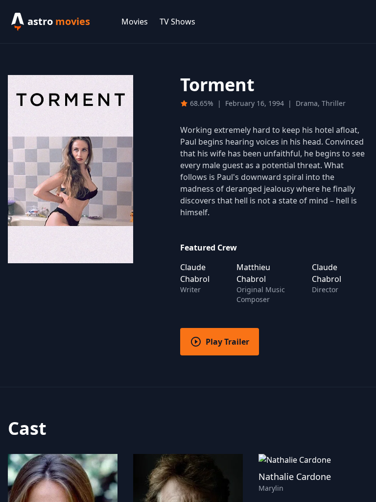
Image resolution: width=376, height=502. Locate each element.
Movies (134, 21)
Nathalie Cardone (294, 476)
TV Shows (177, 21)
